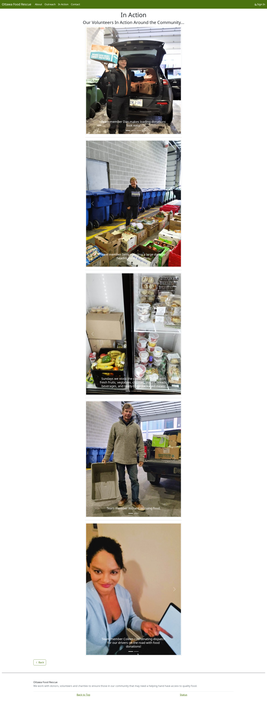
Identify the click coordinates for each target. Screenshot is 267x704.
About (38, 4)
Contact (75, 4)
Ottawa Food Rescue (16, 4)
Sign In (260, 4)
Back (41, 662)
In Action (63, 4)
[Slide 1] (128, 130)
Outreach (50, 4)
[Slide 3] (139, 130)
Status (183, 694)
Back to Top (83, 694)
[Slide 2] (133, 130)
